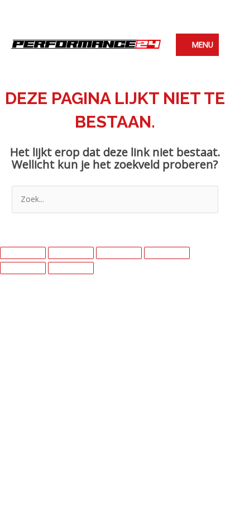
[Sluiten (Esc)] (167, 253)
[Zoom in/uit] (23, 253)
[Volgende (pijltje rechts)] (71, 268)
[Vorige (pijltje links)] (23, 268)
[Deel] (119, 253)
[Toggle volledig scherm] (71, 253)
